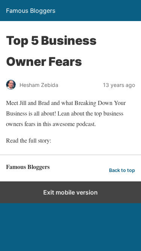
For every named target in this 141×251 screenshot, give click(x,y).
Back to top (122, 170)
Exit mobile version (70, 192)
